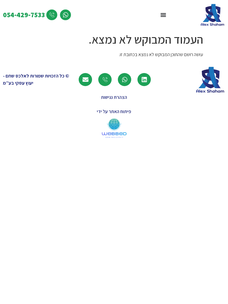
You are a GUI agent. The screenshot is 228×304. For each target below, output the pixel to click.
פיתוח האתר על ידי (114, 111)
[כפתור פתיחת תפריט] (163, 15)
